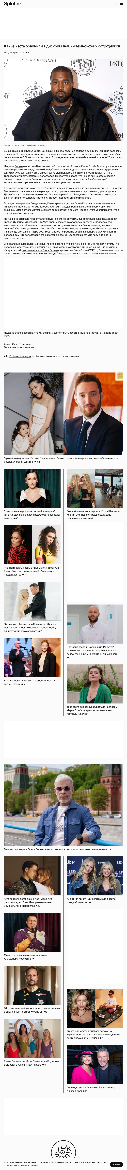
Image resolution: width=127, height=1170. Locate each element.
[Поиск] (116, 4)
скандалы (16, 347)
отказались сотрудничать (70, 247)
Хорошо (116, 1164)
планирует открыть (57, 332)
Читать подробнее (29, 1165)
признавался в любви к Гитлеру (40, 250)
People (19, 166)
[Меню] (121, 4)
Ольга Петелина (21, 344)
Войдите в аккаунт (20, 356)
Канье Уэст (29, 347)
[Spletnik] (13, 4)
